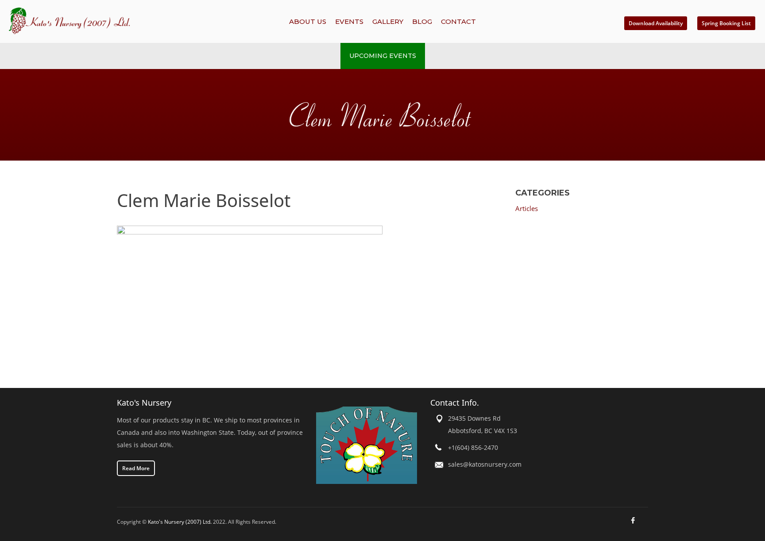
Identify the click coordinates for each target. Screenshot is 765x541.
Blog (422, 21)
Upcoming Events (382, 56)
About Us (307, 21)
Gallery (387, 21)
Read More (136, 468)
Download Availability (656, 23)
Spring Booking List (726, 23)
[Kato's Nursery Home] (121, 21)
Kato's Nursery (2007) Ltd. (180, 522)
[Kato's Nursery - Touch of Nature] (366, 445)
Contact (458, 21)
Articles (526, 208)
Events (349, 21)
